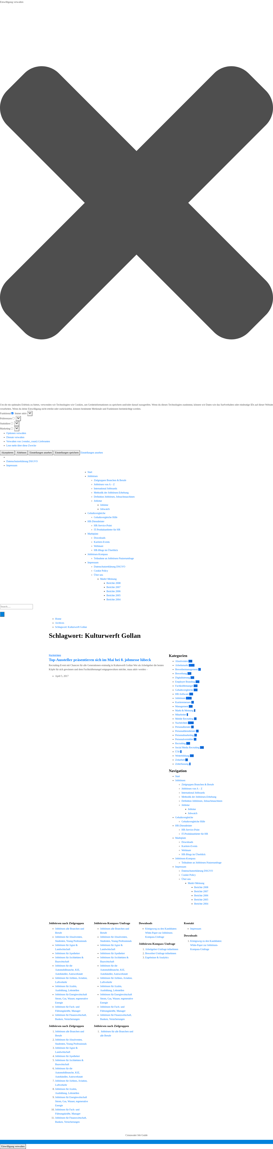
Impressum (11, 465)
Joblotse (98, 500)
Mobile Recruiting (184, 718)
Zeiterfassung (182, 764)
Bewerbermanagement (186, 669)
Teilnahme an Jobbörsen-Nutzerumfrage (114, 558)
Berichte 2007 (113, 587)
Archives (59, 623)
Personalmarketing (184, 735)
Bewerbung (181, 673)
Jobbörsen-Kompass (98, 554)
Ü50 (177, 751)
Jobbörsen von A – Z (104, 484)
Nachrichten (55, 655)
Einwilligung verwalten (13, 1146)
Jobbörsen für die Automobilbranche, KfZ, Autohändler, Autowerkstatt (69, 969)
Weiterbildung (182, 755)
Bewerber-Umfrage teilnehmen (160, 953)
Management (181, 706)
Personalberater (183, 727)
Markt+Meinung (108, 579)
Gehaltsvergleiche (96, 513)
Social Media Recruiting (187, 747)
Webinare (98, 546)
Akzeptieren (7, 452)
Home (58, 618)
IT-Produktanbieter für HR (107, 529)
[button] (136, 203)
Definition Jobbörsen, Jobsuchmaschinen (114, 496)
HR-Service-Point (103, 525)
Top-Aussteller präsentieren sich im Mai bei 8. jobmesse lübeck (100, 660)
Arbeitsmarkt (181, 665)
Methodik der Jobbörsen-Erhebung (111, 492)
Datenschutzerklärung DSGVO (22, 461)
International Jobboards (105, 488)
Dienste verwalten (15, 437)
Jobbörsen (93, 476)
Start (90, 472)
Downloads (99, 537)
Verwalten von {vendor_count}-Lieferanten (28, 441)
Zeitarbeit (180, 759)
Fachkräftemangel (184, 685)
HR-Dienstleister (96, 521)
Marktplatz (93, 533)
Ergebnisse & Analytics (157, 957)
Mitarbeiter (180, 714)
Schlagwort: (71, 627)
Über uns (98, 574)
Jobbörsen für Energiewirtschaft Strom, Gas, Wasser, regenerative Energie (71, 998)
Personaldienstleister (185, 731)
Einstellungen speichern (67, 452)
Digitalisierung (182, 677)
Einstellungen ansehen (41, 452)
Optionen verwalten (16, 433)
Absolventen (181, 661)
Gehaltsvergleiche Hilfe (105, 517)
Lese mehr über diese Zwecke (21, 445)
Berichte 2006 (113, 591)
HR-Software (182, 694)
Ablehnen (21, 452)
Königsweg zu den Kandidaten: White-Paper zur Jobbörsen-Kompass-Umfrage (161, 932)
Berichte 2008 (113, 583)
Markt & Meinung (184, 710)
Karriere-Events (102, 542)
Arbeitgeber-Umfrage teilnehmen (161, 949)
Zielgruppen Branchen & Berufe (110, 480)
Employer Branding (185, 681)
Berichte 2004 (113, 599)
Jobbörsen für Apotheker (67, 953)
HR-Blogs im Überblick (106, 550)
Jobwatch (105, 509)
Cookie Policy (101, 570)
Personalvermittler (184, 739)
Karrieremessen (183, 702)
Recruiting (180, 743)
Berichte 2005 (113, 595)
